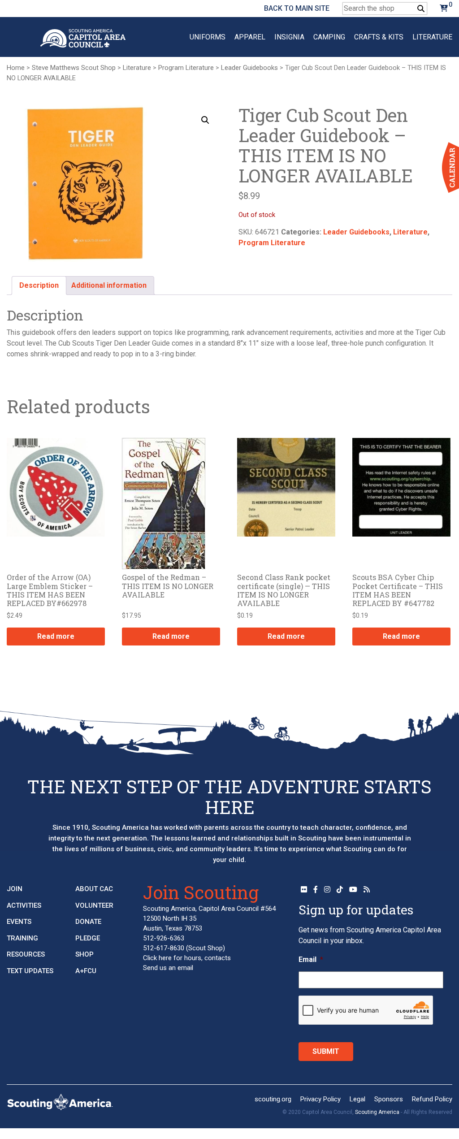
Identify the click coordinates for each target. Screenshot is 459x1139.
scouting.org (273, 1099)
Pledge (87, 938)
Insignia (289, 37)
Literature (432, 37)
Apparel (249, 37)
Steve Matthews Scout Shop (74, 68)
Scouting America (377, 1112)
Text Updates (30, 970)
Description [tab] (39, 285)
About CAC (94, 889)
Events (19, 922)
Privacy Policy (320, 1099)
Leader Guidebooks (249, 68)
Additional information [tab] (109, 285)
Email (311, 959)
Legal (357, 1099)
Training (22, 938)
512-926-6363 (163, 938)
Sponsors (388, 1099)
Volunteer (94, 905)
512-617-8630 (163, 948)
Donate (88, 922)
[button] (205, 120)
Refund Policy (432, 1099)
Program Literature (186, 68)
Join (14, 889)
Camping (329, 37)
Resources (26, 954)
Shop (84, 954)
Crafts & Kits (378, 37)
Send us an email (168, 968)
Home (16, 68)
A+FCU (85, 970)
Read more (55, 636)
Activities (24, 905)
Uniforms (207, 37)
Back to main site (296, 8)
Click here (157, 958)
